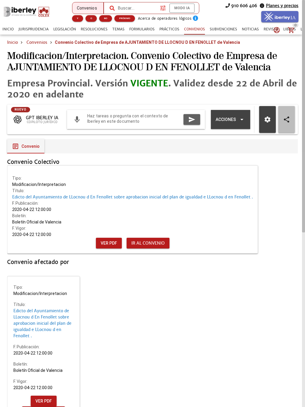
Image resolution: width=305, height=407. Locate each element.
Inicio (12, 42)
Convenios (37, 42)
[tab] (8, 29)
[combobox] (137, 8)
